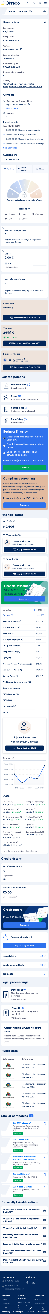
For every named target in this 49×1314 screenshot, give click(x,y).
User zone (38, 1299)
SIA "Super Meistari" (23, 1186)
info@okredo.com (12, 1285)
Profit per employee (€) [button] (13, 639)
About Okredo (24, 1302)
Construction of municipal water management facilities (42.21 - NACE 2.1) (22, 85)
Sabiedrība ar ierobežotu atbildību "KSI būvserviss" (25, 1158)
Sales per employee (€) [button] (12, 621)
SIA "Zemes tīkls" (21, 1139)
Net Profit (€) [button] (8, 633)
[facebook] (27, 1282)
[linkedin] (33, 1282)
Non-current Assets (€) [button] (12, 670)
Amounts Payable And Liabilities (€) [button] (17, 664)
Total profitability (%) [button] (12, 645)
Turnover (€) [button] (8, 615)
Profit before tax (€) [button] (11, 627)
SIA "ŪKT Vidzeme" (22, 1123)
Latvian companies (6, 1301)
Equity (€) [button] (7, 658)
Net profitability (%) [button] (11, 651)
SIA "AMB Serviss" (21, 1174)
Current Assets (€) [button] (10, 676)
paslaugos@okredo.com (14, 1289)
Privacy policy (39, 1303)
